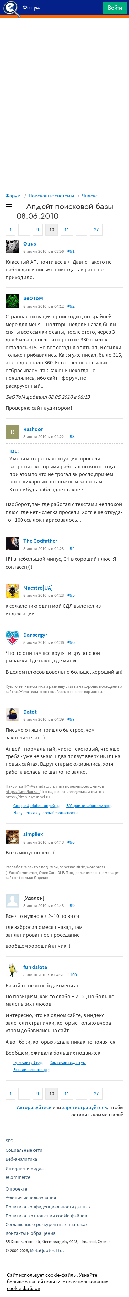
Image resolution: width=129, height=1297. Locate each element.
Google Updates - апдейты (36, 805)
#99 (71, 905)
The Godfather (40, 540)
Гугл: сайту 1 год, (28, 1062)
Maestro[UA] (38, 587)
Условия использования (31, 1198)
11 (66, 229)
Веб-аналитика (21, 1159)
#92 (71, 306)
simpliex (33, 834)
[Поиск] (95, 9)
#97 (71, 719)
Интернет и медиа (25, 1168)
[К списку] (20, 208)
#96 (71, 642)
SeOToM (33, 298)
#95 (71, 595)
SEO (9, 1141)
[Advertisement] (64, 35)
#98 (71, 842)
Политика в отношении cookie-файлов (46, 1216)
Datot (30, 711)
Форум (13, 195)
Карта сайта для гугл (68, 1062)
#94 (71, 548)
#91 (71, 251)
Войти (115, 7)
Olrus (29, 243)
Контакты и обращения (30, 1233)
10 (51, 229)
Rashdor (33, 428)
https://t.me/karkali (23, 791)
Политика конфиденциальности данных (48, 1207)
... (24, 229)
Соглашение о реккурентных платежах (46, 1224)
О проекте (16, 1189)
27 (96, 229)
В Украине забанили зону (89, 805)
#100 (72, 974)
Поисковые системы (51, 195)
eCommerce (18, 1177)
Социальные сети (24, 1150)
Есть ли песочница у (31, 1069)
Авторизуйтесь (34, 1107)
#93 (71, 436)
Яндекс (90, 195)
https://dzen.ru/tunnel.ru (28, 796)
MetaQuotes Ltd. (47, 1250)
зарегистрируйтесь (84, 1107)
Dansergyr (35, 634)
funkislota (35, 967)
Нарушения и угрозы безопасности (45, 812)
